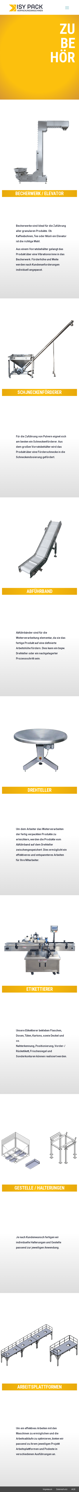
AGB (73, 1489)
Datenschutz (61, 1489)
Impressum (47, 1489)
